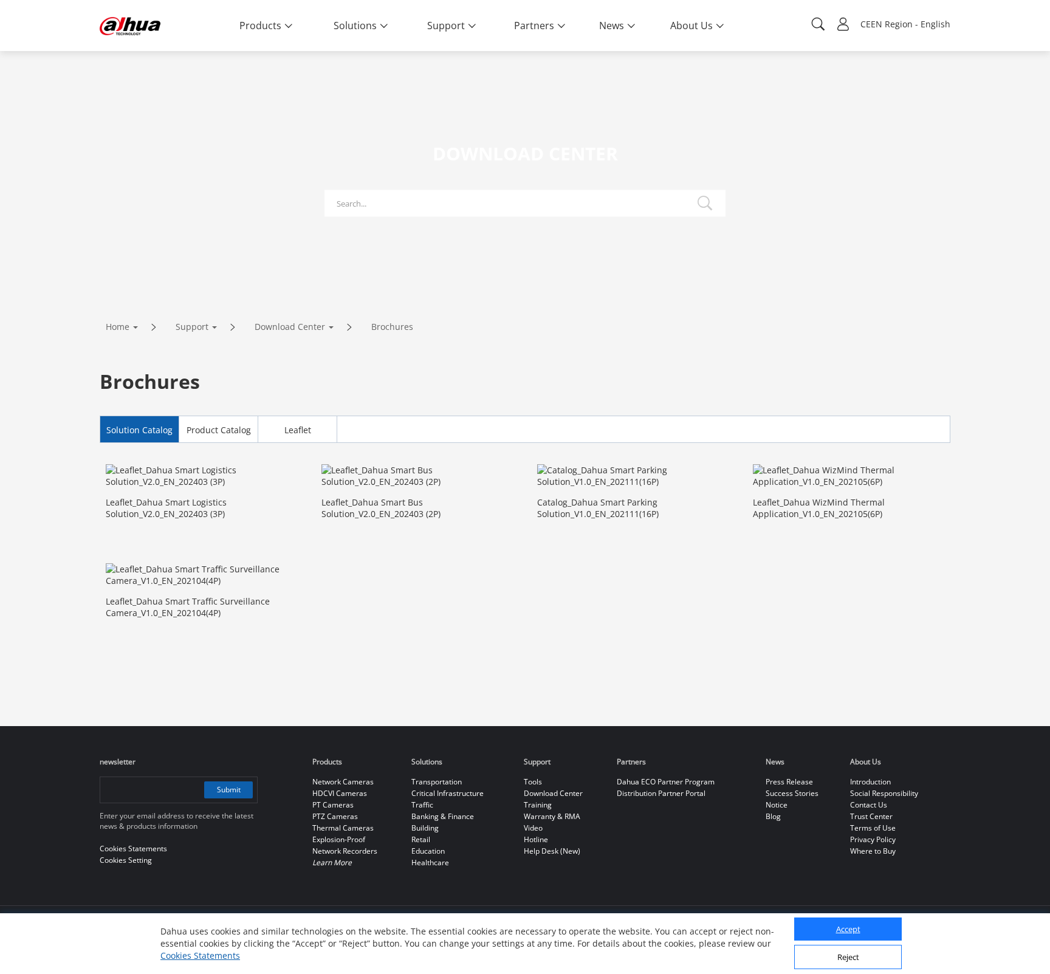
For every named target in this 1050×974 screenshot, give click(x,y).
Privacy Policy (873, 839)
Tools (533, 782)
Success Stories (792, 793)
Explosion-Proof (338, 839)
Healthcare (430, 862)
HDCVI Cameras (339, 793)
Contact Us (868, 805)
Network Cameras (343, 782)
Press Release (789, 782)
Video (533, 828)
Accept (848, 929)
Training (538, 805)
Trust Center (871, 816)
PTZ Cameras (335, 816)
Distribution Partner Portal (661, 793)
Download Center (290, 326)
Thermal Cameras (343, 828)
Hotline (536, 839)
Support (192, 326)
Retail (420, 839)
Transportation (436, 782)
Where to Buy (873, 851)
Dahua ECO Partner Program (666, 782)
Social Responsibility (884, 793)
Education (428, 851)
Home (117, 326)
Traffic (422, 805)
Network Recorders (344, 851)
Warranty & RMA (552, 816)
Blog (773, 816)
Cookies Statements (200, 955)
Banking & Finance (442, 816)
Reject (848, 957)
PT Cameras (333, 805)
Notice (776, 805)
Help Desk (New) (552, 851)
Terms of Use (873, 828)
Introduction (870, 782)
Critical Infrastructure (447, 793)
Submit (229, 789)
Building (425, 828)
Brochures (392, 326)
